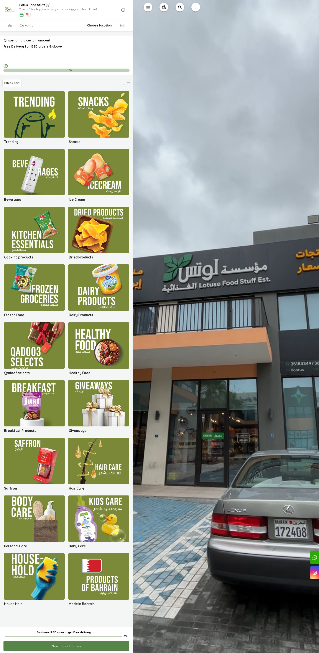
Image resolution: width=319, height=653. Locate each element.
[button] (66, 10)
